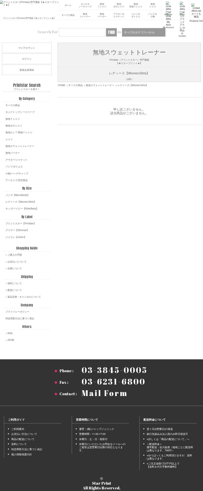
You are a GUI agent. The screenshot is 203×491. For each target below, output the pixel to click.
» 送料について (14, 283)
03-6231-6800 (114, 381)
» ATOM (10, 339)
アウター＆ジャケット (118, 15)
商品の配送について (22, 439)
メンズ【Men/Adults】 (18, 195)
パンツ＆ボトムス (135, 15)
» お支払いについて (16, 261)
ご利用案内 (17, 429)
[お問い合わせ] (182, 15)
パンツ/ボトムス (14, 166)
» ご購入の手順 (14, 254)
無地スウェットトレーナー (100, 85)
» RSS (9, 333)
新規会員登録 (27, 69)
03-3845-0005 (114, 370)
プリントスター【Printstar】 (21, 223)
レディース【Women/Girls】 (133, 85)
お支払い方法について (24, 434)
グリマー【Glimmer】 (17, 230)
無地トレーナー (84, 15)
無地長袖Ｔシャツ (135, 5)
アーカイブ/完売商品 (17, 180)
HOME (61, 85)
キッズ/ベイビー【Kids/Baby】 (22, 208)
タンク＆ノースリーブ (85, 5)
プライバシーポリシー (17, 311)
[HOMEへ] (29, 3)
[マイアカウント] (168, 15)
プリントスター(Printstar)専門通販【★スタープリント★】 (29, 18)
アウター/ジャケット (17, 159)
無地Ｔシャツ (102, 5)
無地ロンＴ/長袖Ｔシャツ (19, 132)
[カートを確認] (196, 5)
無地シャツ (152, 5)
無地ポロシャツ (118, 5)
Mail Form (105, 393)
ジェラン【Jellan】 (16, 237)
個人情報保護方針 (21, 454)
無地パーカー (102, 15)
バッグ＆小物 (152, 15)
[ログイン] (182, 5)
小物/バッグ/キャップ (17, 173)
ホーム (68, 5)
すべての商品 (68, 15)
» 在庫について (14, 268)
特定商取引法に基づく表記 (20, 318)
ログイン (27, 58)
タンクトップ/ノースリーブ (20, 111)
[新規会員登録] (168, 5)
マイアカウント (26, 47)
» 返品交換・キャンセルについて (23, 296)
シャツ (9, 139)
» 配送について (14, 290)
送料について (19, 444)
